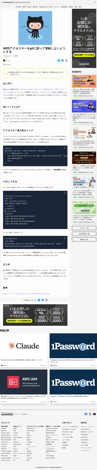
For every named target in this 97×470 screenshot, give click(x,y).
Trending (18, 7)
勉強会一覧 (84, 239)
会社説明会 (64, 7)
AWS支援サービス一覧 (86, 432)
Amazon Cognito (5, 433)
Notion (28, 460)
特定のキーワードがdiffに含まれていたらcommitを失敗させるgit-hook (26, 294)
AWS (24, 7)
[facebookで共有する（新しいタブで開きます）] (62, 60)
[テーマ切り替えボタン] (95, 2)
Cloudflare (29, 453)
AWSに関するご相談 (67, 432)
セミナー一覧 (84, 228)
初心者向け (49, 437)
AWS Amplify (4, 455)
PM (14, 460)
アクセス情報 (84, 445)
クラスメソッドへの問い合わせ (70, 426)
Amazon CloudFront (6, 458)
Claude (29, 7)
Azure (50, 7)
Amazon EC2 (4, 442)
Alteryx (28, 444)
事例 (75, 7)
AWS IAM (3, 430)
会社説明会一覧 (84, 234)
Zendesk (29, 435)
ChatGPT (15, 433)
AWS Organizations (6, 437)
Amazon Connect (5, 460)
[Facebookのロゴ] (86, 414)
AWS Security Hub (6, 435)
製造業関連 (49, 444)
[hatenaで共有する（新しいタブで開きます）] (59, 60)
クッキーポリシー (85, 450)
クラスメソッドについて (87, 426)
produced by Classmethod (22, 2)
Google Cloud (43, 7)
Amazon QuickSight (6, 451)
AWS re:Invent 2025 (51, 430)
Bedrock (35, 7)
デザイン (48, 453)
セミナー (56, 7)
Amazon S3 (4, 444)
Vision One (29, 458)
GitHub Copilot (17, 444)
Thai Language (50, 455)
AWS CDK (3, 449)
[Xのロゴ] (90, 414)
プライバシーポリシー (86, 447)
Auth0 (28, 437)
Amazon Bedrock (17, 437)
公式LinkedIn (84, 442)
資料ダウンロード (66, 434)
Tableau (29, 439)
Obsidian (15, 451)
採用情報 (64, 442)
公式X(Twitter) (84, 434)
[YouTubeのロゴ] (94, 414)
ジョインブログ (50, 446)
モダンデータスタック (19, 453)
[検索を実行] (74, 2)
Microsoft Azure (31, 430)
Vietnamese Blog (50, 458)
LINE (28, 433)
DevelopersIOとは (85, 429)
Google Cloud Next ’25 (52, 428)
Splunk (28, 455)
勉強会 (71, 7)
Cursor (15, 449)
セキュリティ (8, 56)
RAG (14, 439)
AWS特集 (3, 428)
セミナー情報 (65, 440)
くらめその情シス (50, 449)
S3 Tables (3, 446)
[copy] (65, 148)
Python (15, 455)
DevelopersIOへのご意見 (68, 429)
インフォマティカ (31, 446)
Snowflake (29, 442)
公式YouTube (84, 437)
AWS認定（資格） (50, 442)
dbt (27, 449)
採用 (80, 7)
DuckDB (29, 451)
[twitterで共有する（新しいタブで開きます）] (66, 60)
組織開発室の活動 (50, 451)
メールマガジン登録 (67, 437)
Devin (14, 446)
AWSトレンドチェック (51, 435)
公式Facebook (84, 440)
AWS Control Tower (6, 439)
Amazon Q (16, 442)
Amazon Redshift (5, 453)
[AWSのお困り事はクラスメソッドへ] (35, 315)
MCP (14, 430)
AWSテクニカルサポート (52, 439)
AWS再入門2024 (50, 433)
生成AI (15, 428)
